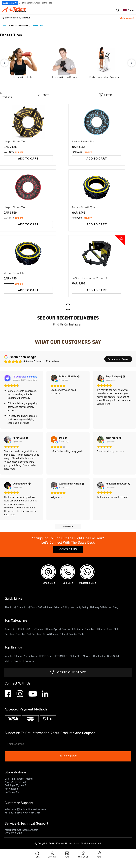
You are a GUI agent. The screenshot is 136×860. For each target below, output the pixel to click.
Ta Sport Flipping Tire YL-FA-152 (89, 278)
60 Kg (27, 123)
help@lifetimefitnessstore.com (21, 829)
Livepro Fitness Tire (15, 141)
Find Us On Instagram (68, 324)
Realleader (99, 656)
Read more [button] (9, 468)
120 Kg (103, 189)
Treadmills (11, 629)
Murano (87, 656)
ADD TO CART (28, 158)
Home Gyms (53, 629)
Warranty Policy (79, 607)
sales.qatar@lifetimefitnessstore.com (25, 809)
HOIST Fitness (47, 656)
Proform (29, 661)
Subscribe (68, 756)
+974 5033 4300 (13, 812)
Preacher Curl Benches (29, 634)
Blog (115, 607)
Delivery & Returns (100, 607)
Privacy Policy (61, 607)
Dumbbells (91, 629)
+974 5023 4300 (13, 833)
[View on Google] (54, 378)
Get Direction (8, 3)
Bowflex (18, 661)
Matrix (8, 661)
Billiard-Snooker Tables (72, 634)
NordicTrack (31, 656)
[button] (128, 10)
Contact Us (68, 549)
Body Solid (113, 656)
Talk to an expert (126, 18)
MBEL (78, 656)
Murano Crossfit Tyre (83, 207)
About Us (10, 607)
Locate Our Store (71, 672)
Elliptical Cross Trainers (31, 629)
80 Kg (42, 123)
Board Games (51, 634)
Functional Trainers (72, 629)
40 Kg (12, 125)
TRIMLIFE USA (64, 656)
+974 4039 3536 (31, 812)
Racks (102, 629)
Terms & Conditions (41, 607)
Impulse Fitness (14, 656)
